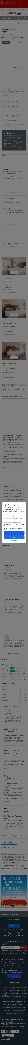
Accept (14, 533)
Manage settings (14, 540)
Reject (14, 537)
